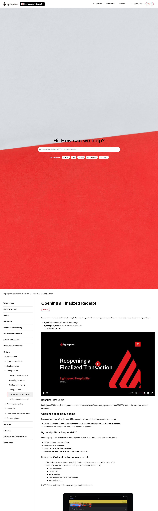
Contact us (123, 4)
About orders (12, 356)
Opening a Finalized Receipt (20, 394)
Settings (7, 424)
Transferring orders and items (18, 413)
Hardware (7, 322)
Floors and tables (11, 340)
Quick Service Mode (15, 361)
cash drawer (103, 157)
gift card (81, 157)
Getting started (10, 309)
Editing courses (15, 390)
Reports (7, 431)
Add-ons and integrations (15, 437)
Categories (97, 4)
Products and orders (15, 404)
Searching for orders (17, 380)
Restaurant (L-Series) (33, 4)
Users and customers (13, 346)
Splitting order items (17, 385)
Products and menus (12, 334)
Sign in (150, 4)
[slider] (87, 393)
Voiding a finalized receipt (19, 399)
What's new (8, 303)
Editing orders (47, 294)
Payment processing (12, 328)
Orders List (110, 462)
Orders (35, 294)
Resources (110, 4)
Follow (45, 309)
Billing (6, 316)
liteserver (66, 157)
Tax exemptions (13, 418)
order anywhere (92, 157)
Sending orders (13, 366)
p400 (73, 157)
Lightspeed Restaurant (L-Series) (16, 294)
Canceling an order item (18, 375)
